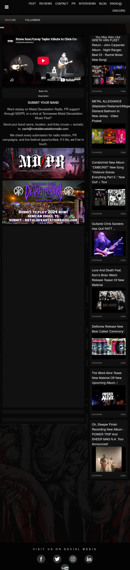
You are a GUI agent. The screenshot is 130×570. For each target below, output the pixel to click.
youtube (10, 20)
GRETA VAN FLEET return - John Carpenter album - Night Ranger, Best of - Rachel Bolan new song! (108, 50)
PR (73, 3)
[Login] (120, 3)
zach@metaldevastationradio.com (45, 128)
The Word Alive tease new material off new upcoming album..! (107, 377)
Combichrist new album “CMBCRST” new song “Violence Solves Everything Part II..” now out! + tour (108, 172)
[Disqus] (43, 273)
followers (32, 20)
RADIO (114, 3)
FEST (32, 3)
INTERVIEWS (87, 3)
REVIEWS (45, 3)
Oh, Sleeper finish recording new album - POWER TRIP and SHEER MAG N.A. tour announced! (108, 434)
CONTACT (61, 3)
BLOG (102, 3)
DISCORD (119, 11)
